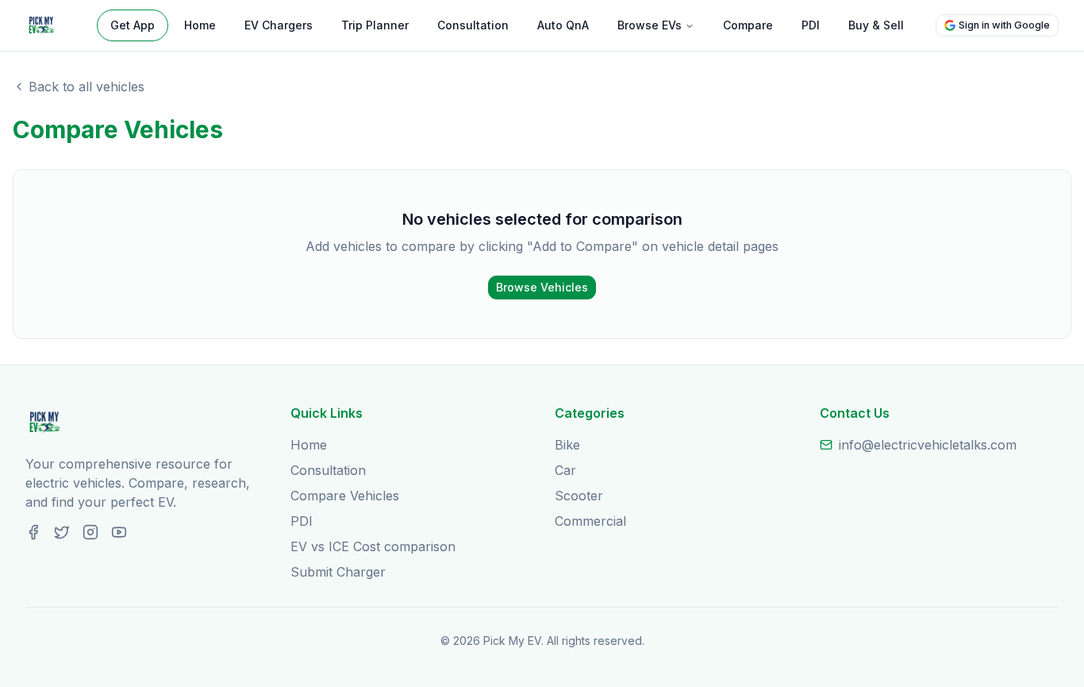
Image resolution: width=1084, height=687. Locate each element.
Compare (748, 25)
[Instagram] (90, 532)
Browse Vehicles (542, 287)
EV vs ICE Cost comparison (373, 546)
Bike (567, 445)
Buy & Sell (876, 25)
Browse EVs (649, 25)
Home (200, 25)
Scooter (579, 496)
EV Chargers (278, 25)
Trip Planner (375, 25)
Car (565, 470)
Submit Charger (338, 572)
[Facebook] (33, 532)
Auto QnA (563, 25)
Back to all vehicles (86, 87)
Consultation (473, 25)
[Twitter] (62, 532)
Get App (132, 25)
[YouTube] (119, 532)
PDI (810, 25)
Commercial (590, 521)
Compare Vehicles (344, 496)
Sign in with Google (1004, 25)
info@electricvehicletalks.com (928, 445)
